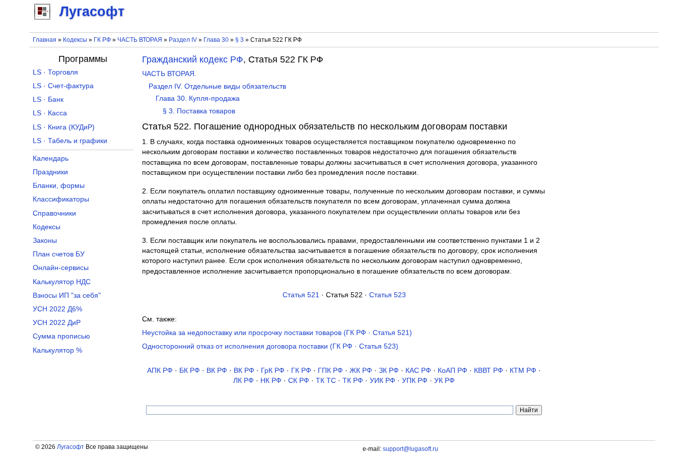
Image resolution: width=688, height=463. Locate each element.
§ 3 (239, 39)
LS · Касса (50, 113)
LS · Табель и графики (70, 141)
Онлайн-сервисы (61, 268)
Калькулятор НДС (62, 282)
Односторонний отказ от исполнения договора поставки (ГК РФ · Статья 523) (270, 346)
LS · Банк (48, 99)
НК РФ (271, 380)
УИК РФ (382, 380)
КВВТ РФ (488, 370)
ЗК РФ (389, 370)
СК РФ (298, 380)
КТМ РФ (523, 370)
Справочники (54, 213)
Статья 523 (387, 295)
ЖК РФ (361, 370)
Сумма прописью (61, 336)
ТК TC (326, 380)
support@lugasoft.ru (410, 448)
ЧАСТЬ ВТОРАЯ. (169, 74)
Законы (45, 240)
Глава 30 (216, 39)
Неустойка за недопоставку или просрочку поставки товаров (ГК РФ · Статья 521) (277, 333)
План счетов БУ (59, 254)
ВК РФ (217, 370)
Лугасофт (70, 446)
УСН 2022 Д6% (57, 309)
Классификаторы (61, 199)
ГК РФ (102, 39)
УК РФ (444, 380)
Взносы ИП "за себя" (67, 295)
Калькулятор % (57, 350)
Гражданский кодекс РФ (192, 59)
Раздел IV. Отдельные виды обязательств (217, 86)
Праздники (50, 172)
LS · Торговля (55, 72)
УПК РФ (415, 380)
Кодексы (75, 39)
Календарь (50, 158)
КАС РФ (418, 370)
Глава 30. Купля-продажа (198, 98)
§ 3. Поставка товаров (199, 111)
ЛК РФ (243, 380)
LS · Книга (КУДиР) (64, 127)
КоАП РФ (452, 370)
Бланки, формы (59, 185)
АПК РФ (160, 370)
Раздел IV (183, 39)
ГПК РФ (330, 370)
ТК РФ (352, 380)
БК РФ (189, 370)
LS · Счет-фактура (63, 86)
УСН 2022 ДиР (57, 322)
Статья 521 (301, 295)
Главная (44, 39)
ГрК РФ (273, 370)
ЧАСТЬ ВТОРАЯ (139, 39)
